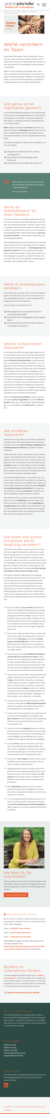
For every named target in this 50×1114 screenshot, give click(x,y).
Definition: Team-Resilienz (20, 928)
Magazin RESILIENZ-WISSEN (13, 1055)
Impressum (25, 1106)
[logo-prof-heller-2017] (21, 5)
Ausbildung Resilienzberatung (14, 1053)
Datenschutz (32, 1106)
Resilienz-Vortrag (10, 1045)
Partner (39, 1106)
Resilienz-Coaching (10, 1050)
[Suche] (37, 5)
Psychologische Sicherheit (20, 932)
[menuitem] (37, 5)
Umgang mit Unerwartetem (21, 937)
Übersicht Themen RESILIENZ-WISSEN (23, 992)
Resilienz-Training (10, 1047)
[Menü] (43, 5)
